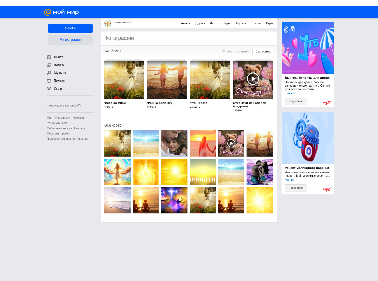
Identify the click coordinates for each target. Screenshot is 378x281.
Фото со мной (115, 103)
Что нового (199, 103)
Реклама (78, 117)
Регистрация (70, 39)
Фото (214, 23)
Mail (49, 117)
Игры (269, 23)
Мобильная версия (59, 128)
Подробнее (296, 101)
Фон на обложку (159, 103)
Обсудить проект (58, 133)
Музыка (241, 23)
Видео (227, 23)
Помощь (79, 128)
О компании (62, 117)
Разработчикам (57, 123)
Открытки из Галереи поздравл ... (249, 104)
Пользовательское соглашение (67, 138)
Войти (70, 28)
